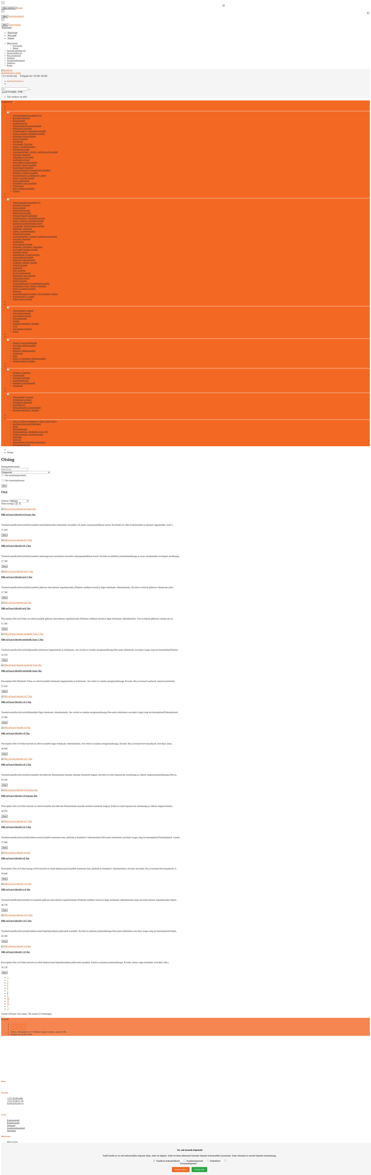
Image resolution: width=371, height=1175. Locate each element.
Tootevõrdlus (15, 24)
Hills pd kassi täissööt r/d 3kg (15, 733)
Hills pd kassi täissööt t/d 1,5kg (16, 827)
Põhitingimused (20, 429)
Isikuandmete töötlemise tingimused (29, 442)
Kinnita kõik (199, 1169)
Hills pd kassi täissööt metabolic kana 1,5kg (22, 639)
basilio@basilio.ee (15, 81)
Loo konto (17, 46)
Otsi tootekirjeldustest (14, 480)
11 (8, 1001)
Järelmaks (17, 437)
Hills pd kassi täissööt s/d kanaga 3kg (19, 796)
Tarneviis (17, 439)
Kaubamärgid (13, 1120)
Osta (4, 535)
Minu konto (12, 1142)
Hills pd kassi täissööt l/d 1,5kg (16, 546)
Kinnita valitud (181, 1169)
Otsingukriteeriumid (10, 466)
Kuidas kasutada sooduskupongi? (28, 434)
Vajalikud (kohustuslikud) (168, 1161)
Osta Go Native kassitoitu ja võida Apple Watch (35, 421)
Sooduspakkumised (16, 1128)
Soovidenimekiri (16, 16)
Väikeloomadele (13, 337)
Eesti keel (12, 33)
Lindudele (11, 366)
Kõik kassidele (13, 109)
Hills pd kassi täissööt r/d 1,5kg (16, 702)
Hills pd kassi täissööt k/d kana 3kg (18, 514)
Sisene (16, 48)
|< (8, 977)
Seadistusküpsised (195, 1161)
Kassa (19, 8)
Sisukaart (11, 1125)
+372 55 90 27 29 (18, 1026)
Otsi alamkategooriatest (15, 475)
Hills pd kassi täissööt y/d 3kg (15, 952)
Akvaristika (11, 304)
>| (8, 1009)
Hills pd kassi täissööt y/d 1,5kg (16, 921)
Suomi (11, 38)
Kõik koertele (12, 196)
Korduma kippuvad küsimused (27, 424)
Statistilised (215, 1161)
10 (8, 998)
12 (8, 1003)
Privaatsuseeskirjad (21, 445)
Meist (15, 426)
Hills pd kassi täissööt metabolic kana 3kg (21, 671)
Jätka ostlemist (8, 8)
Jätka (4, 16)
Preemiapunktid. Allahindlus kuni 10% (30, 432)
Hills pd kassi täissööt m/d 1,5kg (16, 577)
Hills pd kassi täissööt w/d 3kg (15, 889)
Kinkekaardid (13, 1123)
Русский (12, 35)
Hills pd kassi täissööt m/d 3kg (15, 608)
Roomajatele (12, 391)
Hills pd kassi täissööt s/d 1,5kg (16, 764)
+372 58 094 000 (18, 1024)
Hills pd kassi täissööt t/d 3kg (15, 858)
